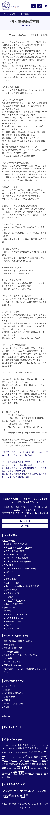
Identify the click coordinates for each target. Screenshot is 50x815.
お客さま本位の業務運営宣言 (18, 561)
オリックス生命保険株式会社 (20, 465)
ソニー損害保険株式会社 (18, 477)
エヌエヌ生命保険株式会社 (13, 474)
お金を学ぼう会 (24, 745)
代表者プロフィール (14, 618)
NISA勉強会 (9, 645)
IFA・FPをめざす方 (14, 604)
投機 (6, 764)
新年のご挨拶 (12, 768)
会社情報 (12, 14)
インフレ (33, 745)
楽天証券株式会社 (9, 452)
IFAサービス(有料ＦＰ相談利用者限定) (22, 586)
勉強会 (37, 757)
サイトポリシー (12, 629)
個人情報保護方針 (25, 14)
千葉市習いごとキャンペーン (10, 760)
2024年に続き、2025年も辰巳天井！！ (21, 641)
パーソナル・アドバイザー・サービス (22, 569)
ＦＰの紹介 (8, 597)
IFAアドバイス (13, 745)
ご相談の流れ (11, 590)
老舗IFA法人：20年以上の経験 (19, 547)
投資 (11, 763)
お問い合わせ (9, 607)
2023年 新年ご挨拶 (12, 662)
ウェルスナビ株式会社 (23, 455)
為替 (32, 768)
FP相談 (6, 745)
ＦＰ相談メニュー (11, 565)
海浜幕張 (23, 768)
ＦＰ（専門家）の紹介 (15, 600)
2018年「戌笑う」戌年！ (14, 704)
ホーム (3, 14)
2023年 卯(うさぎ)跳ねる (14, 665)
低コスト (15, 757)
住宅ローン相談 (12, 583)
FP (3, 745)
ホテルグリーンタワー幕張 (19, 752)
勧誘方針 (9, 625)
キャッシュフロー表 (11, 748)
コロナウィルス (23, 748)
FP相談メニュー (13, 576)
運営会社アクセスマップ (16, 614)
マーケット (8, 757)
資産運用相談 (11, 579)
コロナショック (36, 748)
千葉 (44, 756)
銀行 (42, 773)
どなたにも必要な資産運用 (17, 558)
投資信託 (25, 764)
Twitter (26, 526)
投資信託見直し (36, 764)
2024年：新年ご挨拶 (13, 648)
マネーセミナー (14, 791)
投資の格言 (17, 764)
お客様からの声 (12, 593)
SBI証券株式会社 (26, 452)
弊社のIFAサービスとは (16, 555)
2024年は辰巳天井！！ (14, 652)
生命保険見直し (38, 768)
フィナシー (7, 752)
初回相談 (9, 572)
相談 (46, 768)
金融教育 (37, 773)
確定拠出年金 (6, 773)
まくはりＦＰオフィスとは (15, 544)
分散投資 (21, 757)
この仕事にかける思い (15, 551)
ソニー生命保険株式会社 (12, 462)
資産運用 (17, 773)
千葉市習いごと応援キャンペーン (30, 760)
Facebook (26, 521)
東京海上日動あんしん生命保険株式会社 (19, 468)
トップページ (9, 540)
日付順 (6, 707)
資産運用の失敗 (29, 773)
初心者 (28, 756)
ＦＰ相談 (7, 777)
